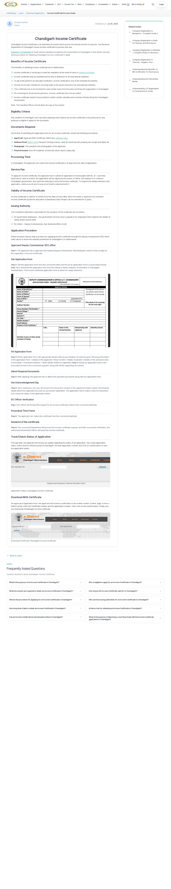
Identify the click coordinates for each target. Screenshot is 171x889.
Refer (124, 4)
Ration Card (32, 142)
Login (161, 4)
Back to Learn (16, 555)
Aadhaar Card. (62, 138)
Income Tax (69, 4)
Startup (24, 4)
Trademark (49, 4)
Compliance (90, 4)
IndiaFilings (11, 13)
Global (114, 4)
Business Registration (35, 13)
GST (59, 4)
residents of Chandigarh (21, 52)
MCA (79, 4)
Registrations (36, 4)
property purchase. (87, 72)
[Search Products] (153, 4)
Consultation (103, 4)
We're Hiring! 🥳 (138, 4)
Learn (21, 13)
